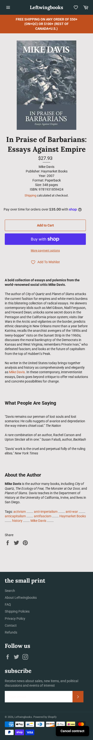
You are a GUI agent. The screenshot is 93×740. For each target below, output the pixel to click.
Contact (11, 625)
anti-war (72, 511)
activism (19, 511)
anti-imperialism (45, 511)
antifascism (42, 516)
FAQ (8, 604)
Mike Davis (17, 372)
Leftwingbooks (46, 7)
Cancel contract (72, 731)
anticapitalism (15, 516)
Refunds (11, 632)
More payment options (45, 250)
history (17, 521)
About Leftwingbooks (21, 597)
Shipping (30, 195)
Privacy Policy (15, 618)
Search (10, 591)
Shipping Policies (17, 611)
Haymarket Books (72, 516)
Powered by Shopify (45, 717)
